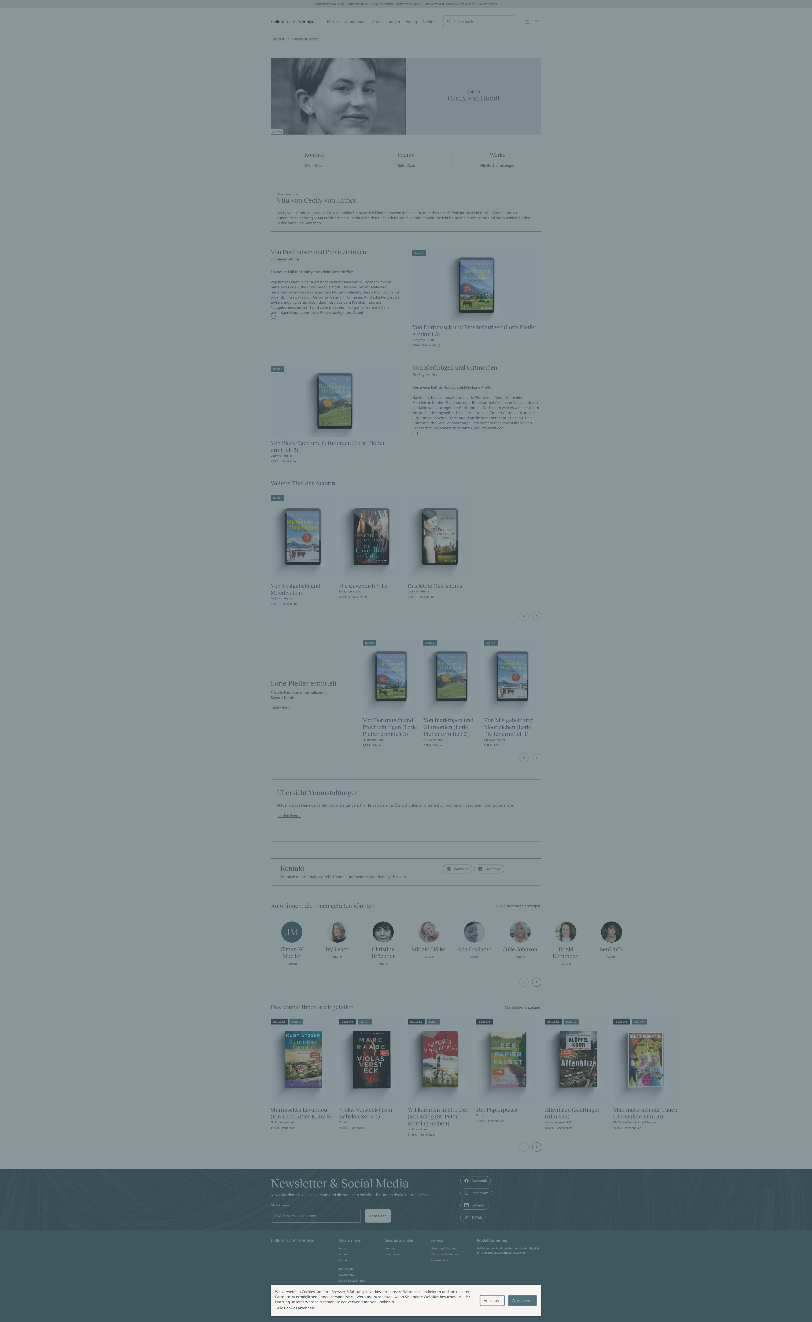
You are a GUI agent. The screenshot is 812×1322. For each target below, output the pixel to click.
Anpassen (492, 1300)
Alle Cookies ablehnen (295, 1307)
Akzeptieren (522, 1300)
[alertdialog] (406, 1300)
